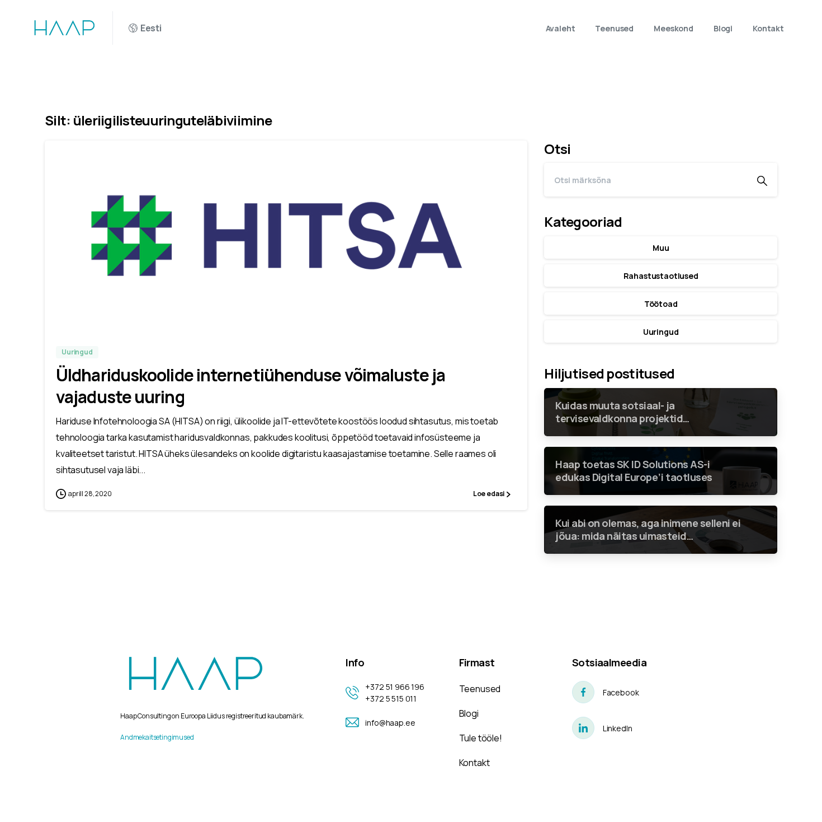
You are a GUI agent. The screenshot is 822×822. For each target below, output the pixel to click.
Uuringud (661, 331)
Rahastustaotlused (660, 275)
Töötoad (661, 303)
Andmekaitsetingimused (157, 737)
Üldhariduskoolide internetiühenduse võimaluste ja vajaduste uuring (250, 385)
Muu (661, 247)
